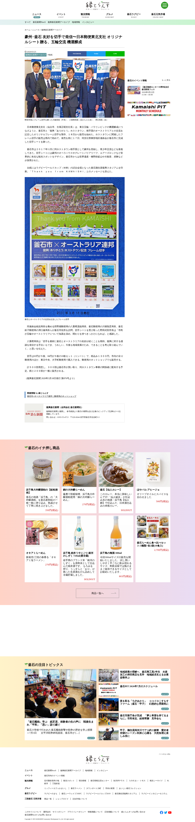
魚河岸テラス (118, 781)
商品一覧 (48, 799)
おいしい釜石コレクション (130, 788)
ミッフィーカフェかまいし (55, 788)
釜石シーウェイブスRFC (72, 794)
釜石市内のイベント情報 (54, 776)
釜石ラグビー (31, 793)
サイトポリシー (59, 812)
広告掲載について (111, 812)
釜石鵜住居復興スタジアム (126, 794)
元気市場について (79, 799)
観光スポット (69, 781)
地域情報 (76, 22)
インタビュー (88, 22)
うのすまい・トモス (137, 781)
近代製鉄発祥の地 (51, 781)
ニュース (29, 770)
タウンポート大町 (93, 788)
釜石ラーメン (76, 788)
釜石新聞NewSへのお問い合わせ (38, 815)
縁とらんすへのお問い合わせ (133, 812)
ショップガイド (62, 799)
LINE (115, 53)
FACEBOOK (77, 53)
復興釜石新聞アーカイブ (59, 22)
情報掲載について (95, 812)
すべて (28, 22)
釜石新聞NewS (39, 22)
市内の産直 (110, 788)
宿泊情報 (82, 781)
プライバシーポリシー (76, 812)
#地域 (50, 55)
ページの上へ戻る (164, 754)
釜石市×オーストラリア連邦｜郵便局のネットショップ (51, 396)
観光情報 (29, 781)
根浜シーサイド (156, 781)
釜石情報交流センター (100, 781)
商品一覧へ (98, 593)
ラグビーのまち (50, 794)
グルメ (28, 788)
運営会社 (47, 812)
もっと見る (166, 80)
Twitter (96, 53)
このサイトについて (33, 812)
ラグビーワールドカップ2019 (98, 794)
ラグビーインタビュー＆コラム (154, 794)
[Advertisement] (148, 56)
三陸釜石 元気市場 (33, 799)
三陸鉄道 (56, 783)
